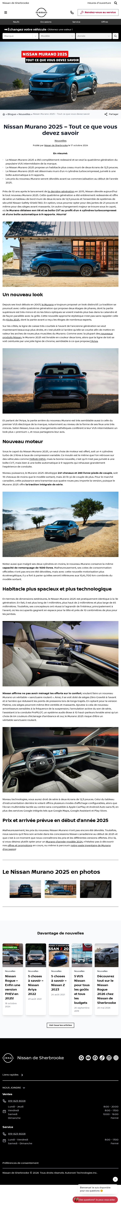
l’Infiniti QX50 (37, 459)
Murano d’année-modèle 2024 (64, 841)
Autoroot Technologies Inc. (81, 1172)
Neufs (16, 22)
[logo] (41, 12)
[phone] (72, 12)
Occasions (45, 22)
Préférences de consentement (21, 1163)
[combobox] (4, 36)
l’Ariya (94, 341)
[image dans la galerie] (25, 889)
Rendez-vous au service (100, 12)
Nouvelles (24, 114)
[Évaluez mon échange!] (115, 36)
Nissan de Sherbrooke (16, 3)
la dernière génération (61, 191)
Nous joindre (12, 1087)
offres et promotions (20, 845)
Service (76, 22)
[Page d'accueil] (4, 114)
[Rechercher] (115, 3)
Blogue (12, 114)
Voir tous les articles (60, 1025)
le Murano (48, 304)
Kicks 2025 (13, 319)
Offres (104, 22)
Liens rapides (10, 1074)
